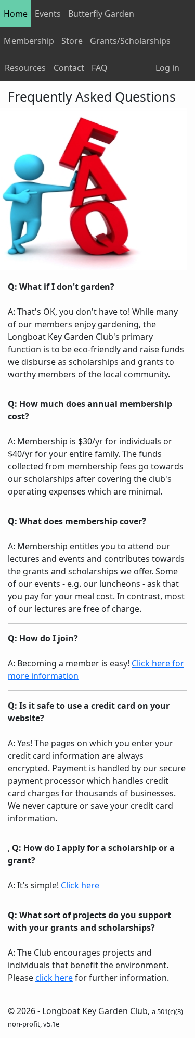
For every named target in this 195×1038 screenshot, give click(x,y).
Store (72, 40)
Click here (80, 885)
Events (48, 13)
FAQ (100, 67)
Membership (29, 40)
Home (16, 13)
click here (54, 977)
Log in (167, 67)
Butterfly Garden (101, 13)
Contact (69, 67)
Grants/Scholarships (130, 40)
